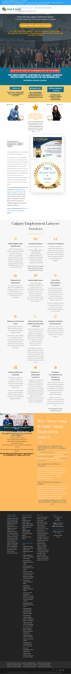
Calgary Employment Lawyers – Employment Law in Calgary (28, 557)
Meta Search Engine (40, 672)
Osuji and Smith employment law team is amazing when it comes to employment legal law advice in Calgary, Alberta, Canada (35, 116)
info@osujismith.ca (59, 526)
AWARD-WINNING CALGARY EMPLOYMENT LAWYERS (52, 501)
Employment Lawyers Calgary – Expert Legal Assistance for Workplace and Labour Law (28, 550)
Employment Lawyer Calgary (42, 4)
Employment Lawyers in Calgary (32, 75)
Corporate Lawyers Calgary (30, 4)
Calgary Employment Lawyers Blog (42, 7)
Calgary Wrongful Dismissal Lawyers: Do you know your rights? (28, 655)
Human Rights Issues (35, 280)
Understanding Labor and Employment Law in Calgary (28, 567)
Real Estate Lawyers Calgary (57, 2)
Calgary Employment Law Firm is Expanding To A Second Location (28, 624)
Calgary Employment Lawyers (50, 431)
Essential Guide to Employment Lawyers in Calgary (28, 562)
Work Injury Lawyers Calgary (18, 4)
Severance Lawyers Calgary (32, 2)
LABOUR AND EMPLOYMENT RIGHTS (49, 447)
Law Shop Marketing (23, 672)
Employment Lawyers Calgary (44, 2)
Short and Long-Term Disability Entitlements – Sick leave (35, 323)
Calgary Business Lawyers (28, 525)
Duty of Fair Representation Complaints (55, 282)
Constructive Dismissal (55, 244)
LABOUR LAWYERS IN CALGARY (48, 465)
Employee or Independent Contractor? (35, 374)
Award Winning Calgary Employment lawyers (35, 17)
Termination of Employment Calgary (15, 142)
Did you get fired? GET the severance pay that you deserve (36, 71)
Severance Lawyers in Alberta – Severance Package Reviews (14, 2)
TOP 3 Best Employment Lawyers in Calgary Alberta (28, 649)
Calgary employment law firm (47, 452)
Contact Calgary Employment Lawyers (27, 11)
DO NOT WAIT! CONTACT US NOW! (35, 25)
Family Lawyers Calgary (6, 4)
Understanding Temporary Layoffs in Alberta (28, 582)
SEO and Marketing (12, 672)
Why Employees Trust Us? (56, 89)
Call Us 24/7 (16, 88)
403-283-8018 (60, 523)
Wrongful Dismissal (35, 244)
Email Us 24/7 (36, 88)
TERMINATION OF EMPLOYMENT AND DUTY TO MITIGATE (27, 644)
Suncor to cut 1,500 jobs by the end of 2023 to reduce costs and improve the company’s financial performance (28, 575)
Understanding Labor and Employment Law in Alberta (28, 604)
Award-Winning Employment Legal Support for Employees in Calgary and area (16, 454)
